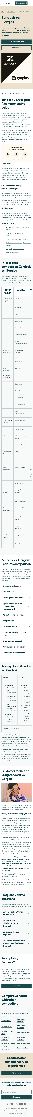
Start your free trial (16, 42)
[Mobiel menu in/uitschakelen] (30, 3)
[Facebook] (11, 1103)
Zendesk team (8, 213)
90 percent (14, 853)
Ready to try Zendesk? (13, 253)
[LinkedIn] (16, 1103)
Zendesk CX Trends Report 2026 (16, 126)
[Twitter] (7, 1103)
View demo (16, 47)
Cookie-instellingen (24, 1111)
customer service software (18, 569)
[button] (13, 586)
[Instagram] (25, 1103)
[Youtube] (21, 1103)
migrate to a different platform (11, 180)
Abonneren (16, 1097)
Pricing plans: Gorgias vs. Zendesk (17, 239)
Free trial (16, 986)
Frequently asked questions (15, 249)
